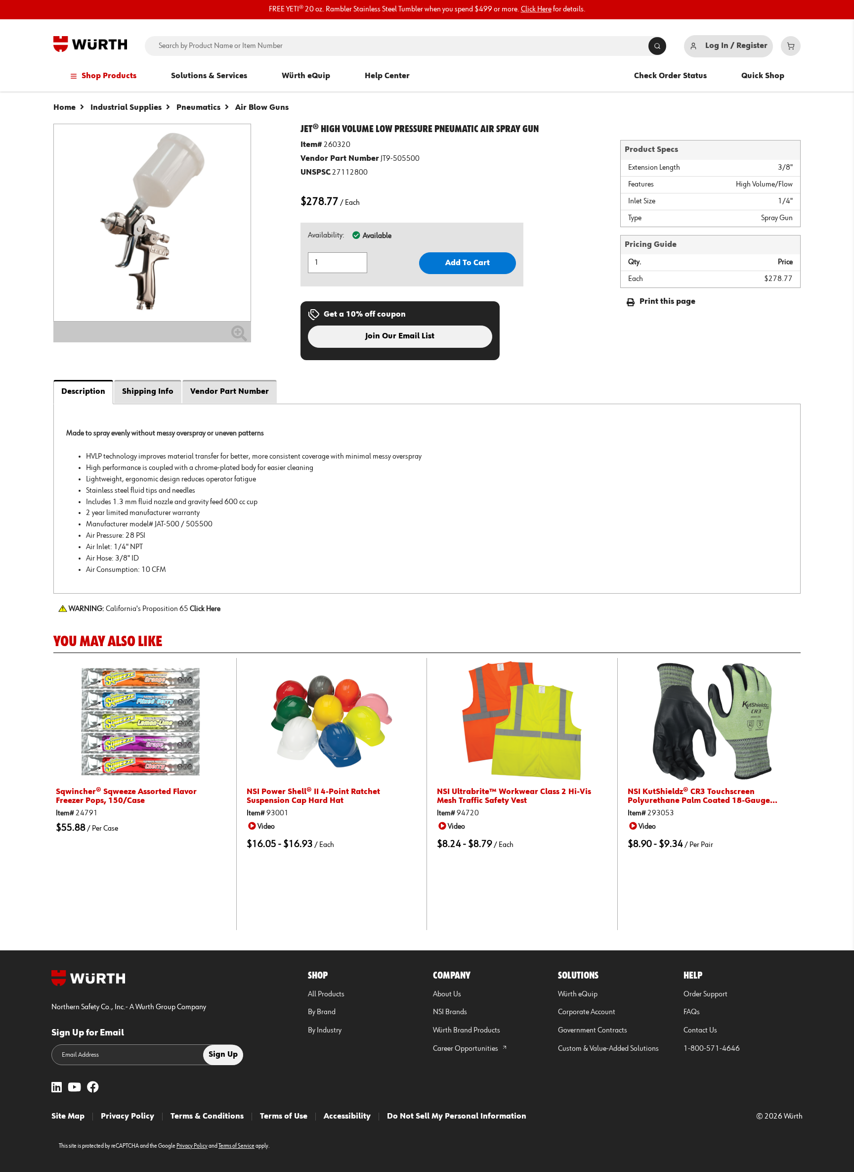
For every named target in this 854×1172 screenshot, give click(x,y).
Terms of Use (283, 1117)
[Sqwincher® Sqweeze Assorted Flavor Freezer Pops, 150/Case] (141, 721)
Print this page (667, 302)
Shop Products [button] (109, 76)
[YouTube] (74, 1088)
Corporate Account (586, 1012)
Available (377, 236)
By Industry (325, 1030)
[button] (263, 826)
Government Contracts (592, 1030)
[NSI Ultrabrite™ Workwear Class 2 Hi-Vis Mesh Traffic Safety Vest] (522, 721)
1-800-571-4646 (711, 1049)
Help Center (387, 76)
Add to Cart (467, 263)
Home (64, 108)
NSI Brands (450, 1012)
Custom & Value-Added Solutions (608, 1049)
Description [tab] (83, 392)
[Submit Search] (657, 46)
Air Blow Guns (262, 108)
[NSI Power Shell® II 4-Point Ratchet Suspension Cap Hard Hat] (332, 721)
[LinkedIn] (56, 1088)
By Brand (322, 1012)
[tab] (427, 498)
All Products (326, 994)
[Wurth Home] (90, 44)
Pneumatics (198, 108)
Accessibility (347, 1117)
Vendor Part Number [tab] (229, 392)
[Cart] (791, 46)
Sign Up (223, 1055)
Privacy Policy (127, 1117)
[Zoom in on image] (152, 223)
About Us (447, 994)
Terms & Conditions (207, 1117)
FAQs (691, 1012)
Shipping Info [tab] (147, 392)
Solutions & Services (209, 76)
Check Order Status (670, 76)
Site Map (68, 1117)
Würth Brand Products (466, 1030)
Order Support (705, 994)
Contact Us (700, 1030)
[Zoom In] (239, 337)
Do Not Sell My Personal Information (456, 1117)
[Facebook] (93, 1088)
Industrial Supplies (126, 108)
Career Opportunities (466, 1049)
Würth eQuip (306, 76)
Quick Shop (762, 76)
